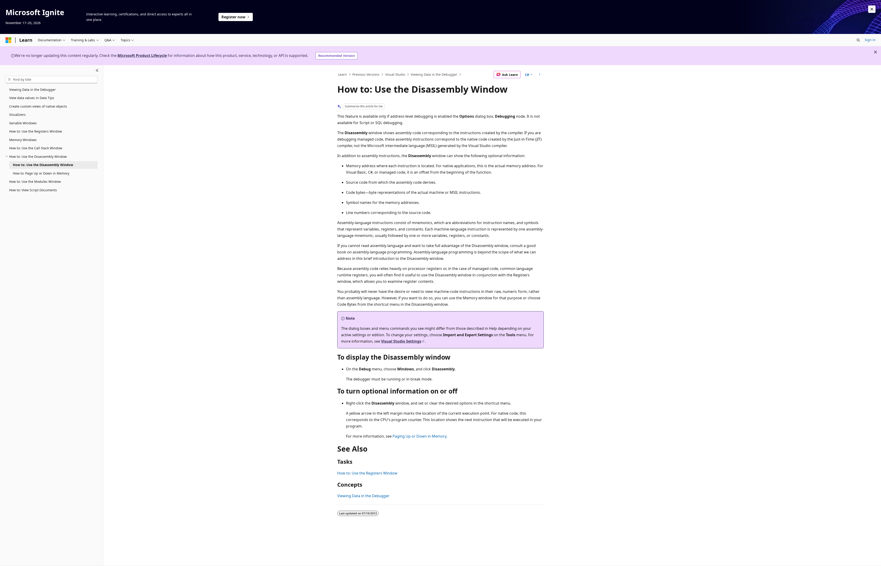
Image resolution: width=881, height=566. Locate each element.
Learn (342, 74)
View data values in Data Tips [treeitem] (31, 98)
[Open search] (858, 40)
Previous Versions (365, 74)
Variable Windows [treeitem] (23, 123)
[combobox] (52, 79)
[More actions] (540, 74)
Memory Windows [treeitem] (23, 140)
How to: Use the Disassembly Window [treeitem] (43, 165)
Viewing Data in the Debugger (434, 74)
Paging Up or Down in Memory (419, 436)
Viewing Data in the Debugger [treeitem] (32, 89)
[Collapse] (97, 70)
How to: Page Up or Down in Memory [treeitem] (41, 173)
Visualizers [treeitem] (17, 114)
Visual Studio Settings (401, 341)
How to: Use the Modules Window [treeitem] (35, 181)
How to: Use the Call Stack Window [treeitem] (35, 148)
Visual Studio (395, 74)
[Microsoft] (8, 40)
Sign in (870, 40)
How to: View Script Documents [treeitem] (33, 190)
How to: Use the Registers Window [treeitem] (35, 131)
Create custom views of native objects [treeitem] (38, 106)
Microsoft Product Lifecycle (142, 55)
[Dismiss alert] (871, 9)
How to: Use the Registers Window (367, 473)
